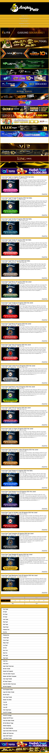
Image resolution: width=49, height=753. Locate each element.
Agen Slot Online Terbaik (8, 692)
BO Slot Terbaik (6, 668)
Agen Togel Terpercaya (8, 666)
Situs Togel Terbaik (7, 678)
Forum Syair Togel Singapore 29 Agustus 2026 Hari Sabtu (17, 470)
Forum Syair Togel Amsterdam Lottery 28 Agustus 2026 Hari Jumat (19, 449)
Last (36, 603)
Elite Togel (5, 624)
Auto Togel (5, 619)
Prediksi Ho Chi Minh (23, 514)
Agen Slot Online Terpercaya (9, 684)
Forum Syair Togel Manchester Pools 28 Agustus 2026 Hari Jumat (19, 575)
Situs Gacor (5, 663)
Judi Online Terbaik (7, 738)
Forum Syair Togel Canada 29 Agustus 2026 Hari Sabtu (16, 240)
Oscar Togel (6, 640)
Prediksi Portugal (22, 199)
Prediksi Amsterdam (23, 451)
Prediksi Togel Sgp (22, 472)
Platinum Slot (6, 635)
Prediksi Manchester (23, 576)
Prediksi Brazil (21, 388)
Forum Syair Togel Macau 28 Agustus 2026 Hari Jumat (16, 324)
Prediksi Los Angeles (23, 178)
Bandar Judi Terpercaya (8, 733)
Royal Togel (5, 627)
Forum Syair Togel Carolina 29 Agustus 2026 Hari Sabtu (16, 219)
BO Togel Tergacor (7, 681)
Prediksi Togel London (23, 367)
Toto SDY (5, 707)
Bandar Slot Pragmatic (8, 671)
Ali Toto (5, 647)
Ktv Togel (5, 614)
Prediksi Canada (22, 241)
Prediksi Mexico (22, 283)
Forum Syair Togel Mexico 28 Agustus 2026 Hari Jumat (16, 282)
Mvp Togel (5, 622)
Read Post (44, 194)
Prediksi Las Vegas (22, 430)
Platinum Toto (6, 629)
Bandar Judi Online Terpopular (9, 676)
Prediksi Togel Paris (22, 262)
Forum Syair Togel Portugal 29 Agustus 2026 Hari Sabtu (16, 198)
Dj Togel (5, 611)
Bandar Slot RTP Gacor (8, 718)
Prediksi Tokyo (21, 346)
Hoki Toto (5, 661)
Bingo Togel (5, 642)
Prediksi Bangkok (22, 493)
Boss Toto (5, 650)
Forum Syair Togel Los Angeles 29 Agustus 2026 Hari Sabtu (17, 177)
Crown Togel (6, 637)
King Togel (5, 658)
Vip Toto (5, 632)
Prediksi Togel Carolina (23, 220)
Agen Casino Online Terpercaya (10, 730)
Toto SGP (5, 704)
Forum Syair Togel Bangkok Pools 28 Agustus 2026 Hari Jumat (18, 491)
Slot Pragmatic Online (8, 689)
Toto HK (5, 702)
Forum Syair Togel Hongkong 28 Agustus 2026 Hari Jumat (17, 303)
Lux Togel (5, 645)
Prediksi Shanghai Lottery (24, 555)
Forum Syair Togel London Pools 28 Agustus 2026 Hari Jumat (18, 366)
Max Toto (5, 653)
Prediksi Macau (22, 325)
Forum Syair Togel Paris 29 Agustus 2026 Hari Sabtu (15, 261)
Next (13, 603)
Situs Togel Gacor (7, 709)
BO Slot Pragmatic (7, 686)
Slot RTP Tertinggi (7, 712)
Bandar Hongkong (7, 725)
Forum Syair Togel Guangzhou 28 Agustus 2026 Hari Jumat (17, 533)
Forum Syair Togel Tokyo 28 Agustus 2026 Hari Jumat (16, 345)
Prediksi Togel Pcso (22, 409)
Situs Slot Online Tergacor (9, 673)
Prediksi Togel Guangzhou (24, 534)
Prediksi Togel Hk (22, 304)
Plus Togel (5, 655)
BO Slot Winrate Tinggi (8, 723)
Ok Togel (5, 616)
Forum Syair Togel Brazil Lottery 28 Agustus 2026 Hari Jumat (18, 387)
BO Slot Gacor (6, 694)
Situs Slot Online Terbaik (8, 720)
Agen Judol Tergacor (8, 735)
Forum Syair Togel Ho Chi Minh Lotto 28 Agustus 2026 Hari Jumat (19, 512)
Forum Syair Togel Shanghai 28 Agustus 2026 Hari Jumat (16, 554)
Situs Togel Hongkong (8, 728)
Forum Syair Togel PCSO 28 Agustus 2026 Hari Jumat (16, 408)
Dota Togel (5, 609)
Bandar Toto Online (7, 699)
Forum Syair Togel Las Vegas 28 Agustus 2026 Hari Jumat (17, 428)
